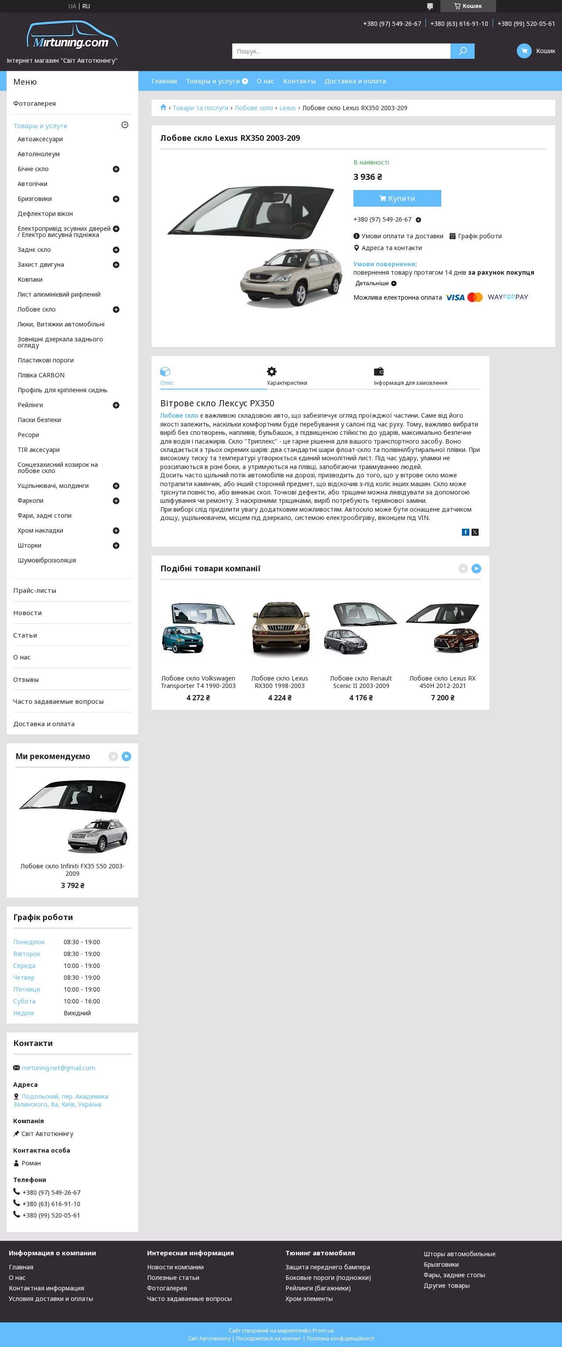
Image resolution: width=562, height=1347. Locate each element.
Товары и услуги (213, 80)
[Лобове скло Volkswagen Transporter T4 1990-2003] (198, 628)
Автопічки (32, 184)
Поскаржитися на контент (268, 1338)
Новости (27, 612)
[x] (475, 533)
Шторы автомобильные (460, 1254)
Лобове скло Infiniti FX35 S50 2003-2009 (73, 870)
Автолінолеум (39, 154)
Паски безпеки (39, 420)
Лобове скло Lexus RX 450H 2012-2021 (443, 682)
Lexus (287, 108)
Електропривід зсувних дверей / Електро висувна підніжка (64, 232)
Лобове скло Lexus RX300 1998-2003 (280, 682)
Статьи (25, 634)
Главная (164, 80)
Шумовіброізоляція (47, 560)
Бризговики (35, 199)
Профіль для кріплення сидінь (63, 390)
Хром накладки (40, 530)
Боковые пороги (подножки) (328, 1277)
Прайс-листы (34, 590)
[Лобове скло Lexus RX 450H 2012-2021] (442, 628)
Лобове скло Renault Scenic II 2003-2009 (361, 682)
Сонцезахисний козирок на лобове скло (58, 468)
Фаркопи (30, 501)
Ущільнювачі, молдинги (53, 486)
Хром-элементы (309, 1298)
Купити (401, 198)
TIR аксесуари (39, 450)
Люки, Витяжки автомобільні (61, 324)
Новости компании (175, 1267)
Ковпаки (30, 279)
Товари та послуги (200, 108)
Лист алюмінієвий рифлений (59, 294)
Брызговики (441, 1264)
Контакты (299, 80)
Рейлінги (30, 405)
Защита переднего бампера (327, 1267)
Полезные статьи (173, 1277)
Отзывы (26, 679)
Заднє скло (34, 250)
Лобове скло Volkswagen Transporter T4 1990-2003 (198, 682)
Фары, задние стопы (454, 1275)
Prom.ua (323, 1330)
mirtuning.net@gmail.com (58, 1068)
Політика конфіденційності (341, 1338)
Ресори (28, 435)
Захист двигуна (41, 265)
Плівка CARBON (41, 375)
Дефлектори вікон (45, 214)
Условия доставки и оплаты (51, 1298)
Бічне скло (33, 169)
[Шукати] (462, 51)
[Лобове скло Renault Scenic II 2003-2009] (361, 628)
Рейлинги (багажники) (318, 1288)
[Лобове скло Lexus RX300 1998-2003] (280, 628)
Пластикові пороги (46, 360)
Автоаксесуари (40, 139)
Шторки (29, 545)
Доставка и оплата (355, 80)
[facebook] (465, 533)
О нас (265, 80)
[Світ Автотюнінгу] (72, 34)
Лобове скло (254, 108)
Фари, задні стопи (45, 515)
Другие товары (447, 1285)
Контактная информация (46, 1288)
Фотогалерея (34, 103)
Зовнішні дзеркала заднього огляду (60, 342)
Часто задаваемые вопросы (58, 701)
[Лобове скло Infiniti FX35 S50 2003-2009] (72, 816)
